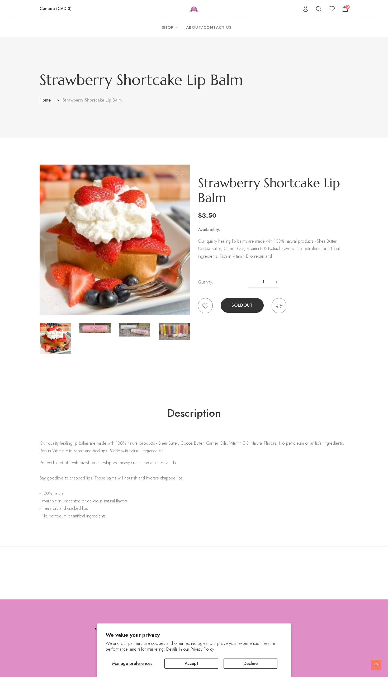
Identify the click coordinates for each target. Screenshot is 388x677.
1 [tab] (106, 302)
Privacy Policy (202, 649)
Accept (191, 663)
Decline (250, 663)
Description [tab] (194, 413)
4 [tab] (124, 302)
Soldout (242, 305)
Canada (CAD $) (56, 9)
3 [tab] (118, 302)
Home (45, 100)
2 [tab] (113, 302)
